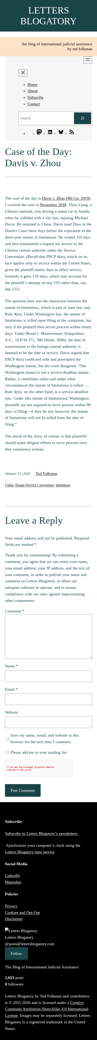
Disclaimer (14, 919)
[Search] (82, 118)
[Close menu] (23, 73)
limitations (63, 485)
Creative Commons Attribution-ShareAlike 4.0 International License (46, 1009)
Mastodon (13, 882)
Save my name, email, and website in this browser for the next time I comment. (44, 738)
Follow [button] (16, 953)
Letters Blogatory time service (30, 852)
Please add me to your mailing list (38, 752)
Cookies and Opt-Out (22, 912)
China (9, 485)
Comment (14, 611)
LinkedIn (12, 875)
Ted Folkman (46, 473)
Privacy (11, 906)
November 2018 (53, 205)
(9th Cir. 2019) (66, 198)
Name (11, 666)
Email (11, 689)
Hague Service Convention (34, 485)
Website (11, 712)
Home (32, 84)
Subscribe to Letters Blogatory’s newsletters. (41, 833)
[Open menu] (87, 60)
